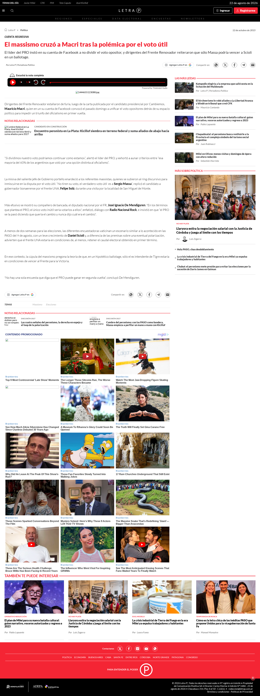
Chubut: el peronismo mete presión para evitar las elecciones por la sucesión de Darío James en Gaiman (214, 268)
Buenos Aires (95, 657)
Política (24, 30)
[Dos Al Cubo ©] (15, 687)
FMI (52, 2)
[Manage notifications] (253, 678)
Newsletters (193, 18)
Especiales (92, 18)
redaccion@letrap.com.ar (241, 688)
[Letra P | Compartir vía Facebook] (234, 65)
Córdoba (145, 657)
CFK (42, 2)
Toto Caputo (65, 2)
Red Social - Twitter (120, 648)
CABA (108, 657)
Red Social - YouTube (146, 648)
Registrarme (247, 10)
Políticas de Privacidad (242, 691)
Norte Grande (161, 657)
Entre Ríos (131, 657)
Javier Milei (29, 2)
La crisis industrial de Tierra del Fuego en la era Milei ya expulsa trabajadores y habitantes (212, 258)
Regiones (63, 18)
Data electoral (127, 18)
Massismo (37, 304)
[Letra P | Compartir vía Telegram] (243, 65)
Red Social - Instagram (137, 648)
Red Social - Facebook (128, 648)
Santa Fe (118, 657)
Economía (80, 657)
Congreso (192, 657)
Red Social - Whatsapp (155, 648)
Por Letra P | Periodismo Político (20, 65)
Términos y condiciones (218, 691)
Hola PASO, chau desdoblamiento (195, 249)
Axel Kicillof (82, 2)
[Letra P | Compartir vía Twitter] (225, 65)
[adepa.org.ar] (38, 687)
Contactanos (108, 648)
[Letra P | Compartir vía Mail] (252, 65)
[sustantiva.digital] (52, 687)
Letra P (11, 30)
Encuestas (161, 18)
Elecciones (51, 304)
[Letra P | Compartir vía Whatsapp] (216, 65)
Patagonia (178, 657)
